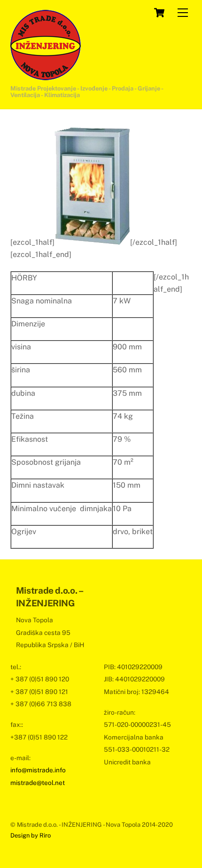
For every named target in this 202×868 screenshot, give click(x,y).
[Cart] (159, 12)
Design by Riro (30, 835)
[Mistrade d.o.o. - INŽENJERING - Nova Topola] (45, 76)
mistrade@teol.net (37, 782)
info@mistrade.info (38, 770)
